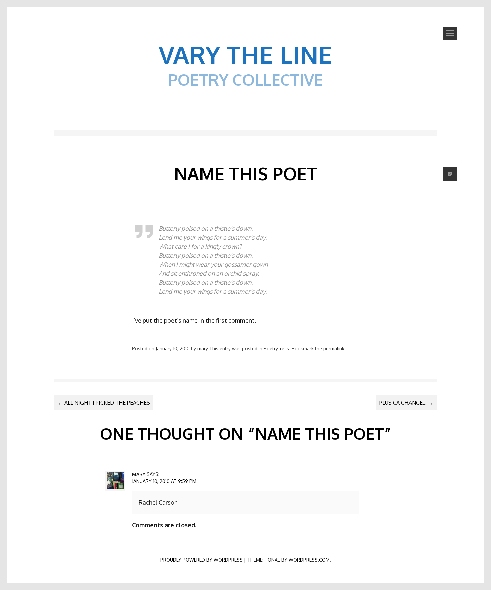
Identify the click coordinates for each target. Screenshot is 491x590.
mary (202, 348)
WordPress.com (309, 560)
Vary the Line (245, 54)
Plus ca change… (406, 402)
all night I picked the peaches (104, 402)
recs (284, 348)
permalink (333, 348)
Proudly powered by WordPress (201, 560)
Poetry (271, 348)
